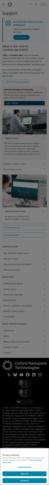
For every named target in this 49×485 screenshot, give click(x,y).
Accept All (24, 480)
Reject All (24, 474)
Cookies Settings (24, 467)
